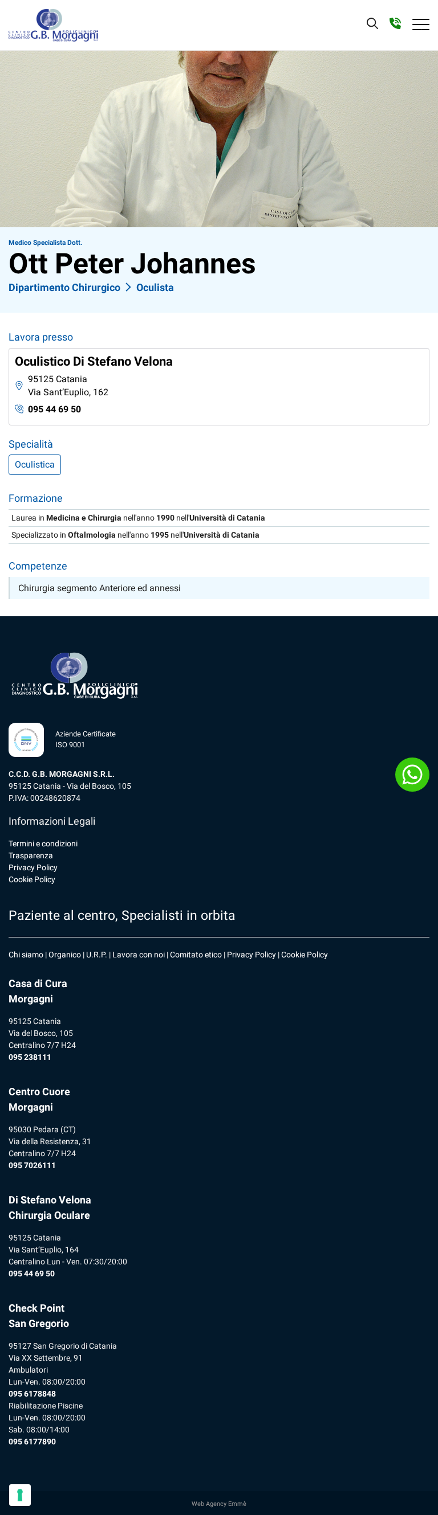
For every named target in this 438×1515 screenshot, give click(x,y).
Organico (64, 954)
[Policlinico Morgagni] (53, 25)
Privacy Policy (33, 867)
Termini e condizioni (43, 843)
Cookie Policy (32, 879)
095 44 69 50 (54, 409)
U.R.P (95, 954)
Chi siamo (26, 954)
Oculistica (35, 464)
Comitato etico (196, 954)
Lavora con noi (138, 954)
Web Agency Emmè (219, 1504)
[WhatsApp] (412, 775)
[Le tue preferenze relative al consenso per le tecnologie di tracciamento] (20, 1495)
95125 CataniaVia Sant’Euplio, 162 (68, 386)
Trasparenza (31, 855)
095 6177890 (32, 1441)
